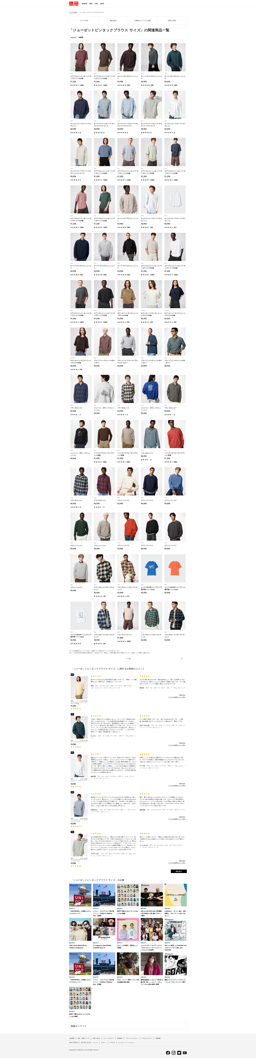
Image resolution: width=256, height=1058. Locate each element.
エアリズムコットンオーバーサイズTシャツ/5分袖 (79, 702)
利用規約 (119, 1038)
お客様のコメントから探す (142, 20)
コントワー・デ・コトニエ (126, 1042)
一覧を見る (178, 871)
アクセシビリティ (147, 1038)
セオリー (103, 1042)
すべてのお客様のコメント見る (176, 697)
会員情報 (71, 1038)
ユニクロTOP (73, 12)
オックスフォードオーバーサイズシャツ (79, 780)
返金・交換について (83, 1038)
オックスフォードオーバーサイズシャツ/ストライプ (79, 820)
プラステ (112, 1042)
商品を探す (113, 20)
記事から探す (172, 20)
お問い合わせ (96, 1038)
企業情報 (157, 1038)
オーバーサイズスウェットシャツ (79, 742)
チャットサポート (109, 1038)
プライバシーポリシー (132, 1038)
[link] (81, 85)
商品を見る (182, 695)
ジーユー (95, 1042)
